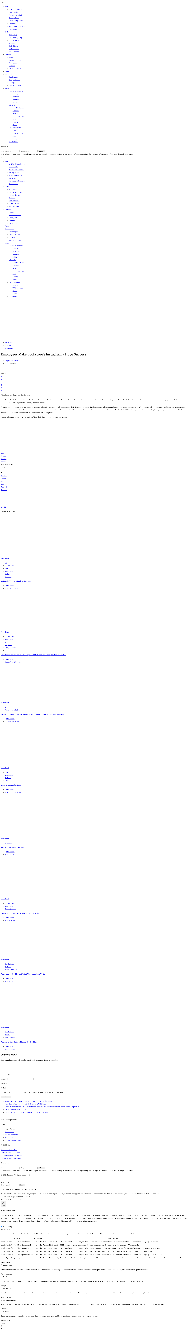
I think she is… (14, 40)
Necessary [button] (5, 1224)
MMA (15, 102)
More (7, 88)
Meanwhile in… (15, 60)
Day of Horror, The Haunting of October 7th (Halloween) (28, 1101)
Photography (10, 909)
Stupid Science (15, 68)
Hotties (12, 43)
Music (15, 136)
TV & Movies (18, 133)
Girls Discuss (14, 46)
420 (14, 119)
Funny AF (8, 54)
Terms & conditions (13, 1140)
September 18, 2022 (13, 792)
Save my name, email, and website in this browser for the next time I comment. (36, 1092)
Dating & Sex (14, 18)
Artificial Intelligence (18, 9)
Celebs (15, 130)
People (7, 1035)
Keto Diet (20, 116)
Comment (5, 1075)
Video (7, 71)
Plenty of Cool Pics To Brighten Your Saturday (20, 913)
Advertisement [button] (7, 1297)
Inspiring (8, 645)
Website (4, 1088)
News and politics (16, 21)
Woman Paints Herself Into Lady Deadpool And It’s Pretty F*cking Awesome (33, 714)
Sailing (15, 122)
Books (15, 139)
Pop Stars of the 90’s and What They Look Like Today (23, 974)
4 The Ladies (14, 49)
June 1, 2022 (10, 1049)
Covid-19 (12, 23)
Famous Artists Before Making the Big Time (19, 1042)
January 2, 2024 (11, 588)
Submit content (11, 1135)
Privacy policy (10, 1137)
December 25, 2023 (13, 662)
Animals (12, 66)
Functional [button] (5, 1262)
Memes (12, 57)
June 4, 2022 (10, 920)
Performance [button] (6, 1274)
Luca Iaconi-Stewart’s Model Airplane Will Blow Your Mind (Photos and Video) (33, 655)
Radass (8, 574)
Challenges (13, 77)
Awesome (9, 342)
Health (15, 114)
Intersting (9, 348)
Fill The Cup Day (15, 38)
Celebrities (9, 964)
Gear (15, 125)
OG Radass (13, 142)
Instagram (9, 345)
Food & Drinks (18, 108)
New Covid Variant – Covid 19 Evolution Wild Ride (25, 1104)
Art (6, 563)
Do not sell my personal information (16, 1197)
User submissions (16, 85)
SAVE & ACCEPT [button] (7, 1320)
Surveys (12, 83)
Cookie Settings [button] (7, 1199)
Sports (15, 94)
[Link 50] (3, 157)
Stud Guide (13, 12)
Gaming (16, 99)
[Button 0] (3, 2)
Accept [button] (18, 1199)
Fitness (16, 111)
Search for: (5, 1182)
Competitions (14, 80)
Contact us (9, 1132)
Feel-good (13, 63)
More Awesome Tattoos (11, 785)
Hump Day (13, 35)
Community (9, 74)
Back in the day (11, 970)
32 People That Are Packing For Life (16, 581)
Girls (7, 32)
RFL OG (3, 507)
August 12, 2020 (11, 361)
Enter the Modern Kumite (15, 1109)
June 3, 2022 (10, 981)
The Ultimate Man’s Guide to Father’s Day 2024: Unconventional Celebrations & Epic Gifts (42, 1107)
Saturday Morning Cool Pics (12, 847)
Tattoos (8, 577)
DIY (6, 650)
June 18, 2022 (10, 854)
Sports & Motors (16, 91)
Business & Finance (17, 26)
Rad (6, 7)
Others (8, 772)
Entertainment (15, 128)
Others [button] (4, 1309)
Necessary (7, 1227)
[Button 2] (1, 157)
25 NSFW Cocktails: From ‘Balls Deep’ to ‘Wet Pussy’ (26, 1112)
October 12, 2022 (12, 721)
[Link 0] (1, 2)
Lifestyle (12, 105)
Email (4, 1084)
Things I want (10, 648)
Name (4, 1079)
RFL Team (10, 585)
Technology (13, 29)
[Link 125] (7, 502)
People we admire (16, 15)
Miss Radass (14, 52)
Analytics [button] (4, 1286)
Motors (16, 97)
